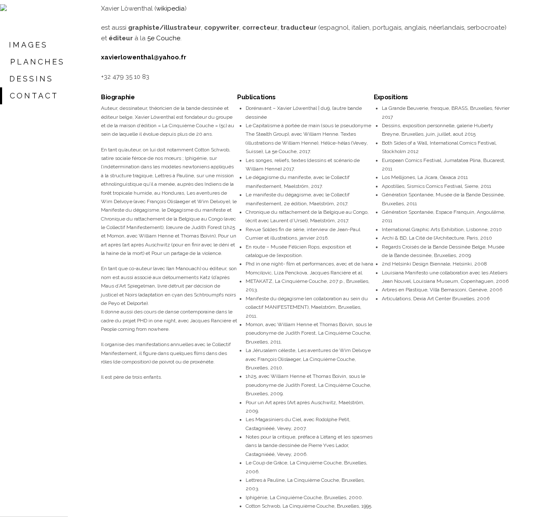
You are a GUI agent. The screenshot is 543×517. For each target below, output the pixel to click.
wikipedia (170, 8)
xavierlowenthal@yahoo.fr (143, 57)
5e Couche (163, 38)
